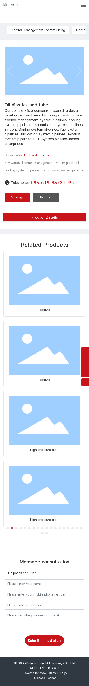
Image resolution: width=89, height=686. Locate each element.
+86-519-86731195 (52, 182)
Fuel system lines (36, 155)
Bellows (44, 309)
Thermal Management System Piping (38, 30)
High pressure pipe (44, 449)
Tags (63, 673)
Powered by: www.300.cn (39, 673)
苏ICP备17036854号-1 (44, 668)
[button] (7, 528)
